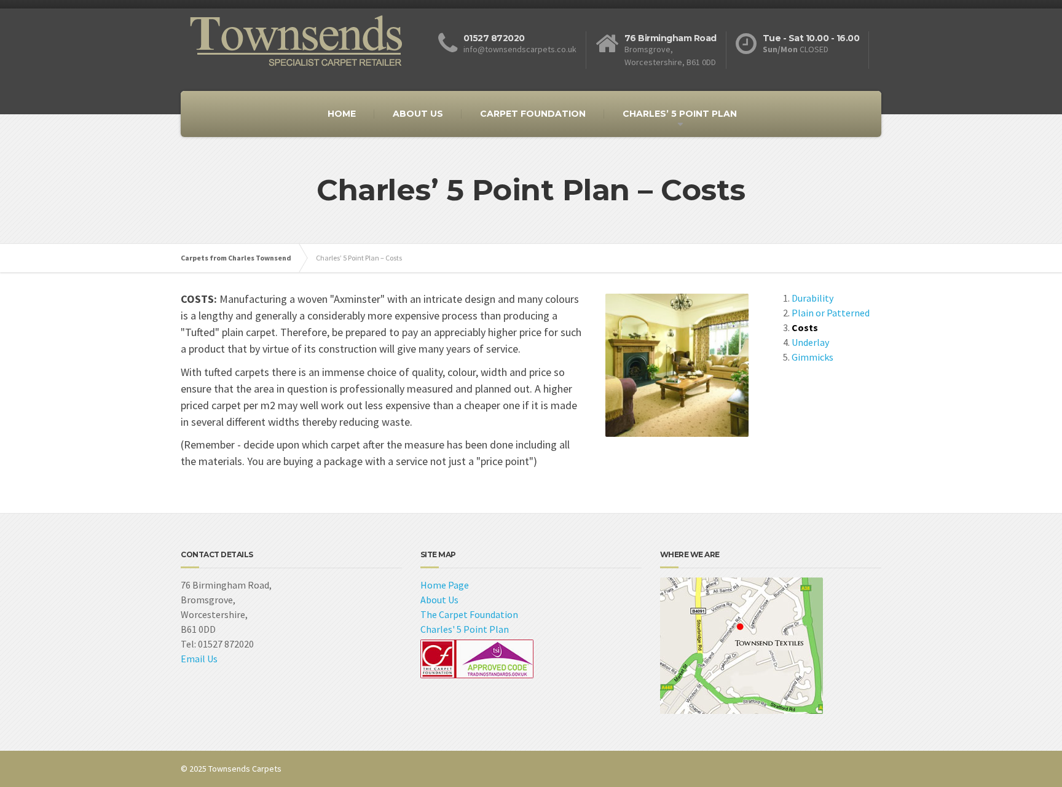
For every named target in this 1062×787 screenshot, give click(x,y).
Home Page (444, 585)
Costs (805, 327)
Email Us (199, 658)
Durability (812, 298)
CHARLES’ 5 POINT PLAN (680, 113)
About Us (439, 599)
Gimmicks (812, 357)
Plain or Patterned (831, 313)
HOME (342, 113)
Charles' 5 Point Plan (464, 629)
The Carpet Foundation (469, 614)
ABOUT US (418, 113)
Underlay (810, 342)
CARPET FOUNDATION (533, 113)
